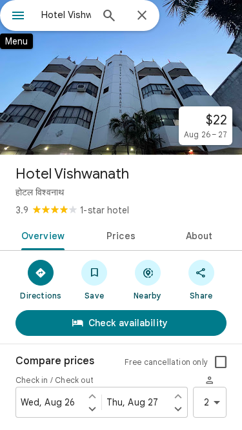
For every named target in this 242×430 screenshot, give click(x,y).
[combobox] (66, 15)
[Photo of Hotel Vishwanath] (121, 77)
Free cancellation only (166, 362)
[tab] (40, 234)
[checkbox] (220, 362)
